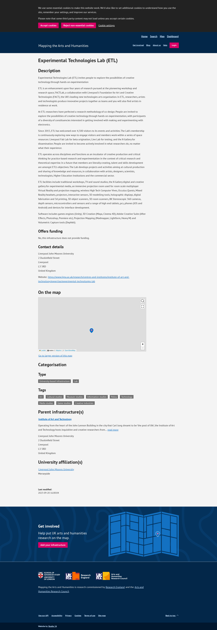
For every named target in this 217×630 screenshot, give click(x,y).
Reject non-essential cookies (78, 25)
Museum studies (75, 396)
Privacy (68, 615)
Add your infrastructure (52, 545)
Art (41, 396)
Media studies (46, 403)
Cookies (78, 615)
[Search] (142, 301)
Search (153, 36)
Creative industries (85, 403)
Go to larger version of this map (55, 355)
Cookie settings (106, 25)
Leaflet (43, 350)
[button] (91, 330)
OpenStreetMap (70, 350)
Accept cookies (48, 25)
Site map (102, 615)
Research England (115, 587)
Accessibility (56, 615)
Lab (76, 381)
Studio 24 (52, 626)
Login (174, 45)
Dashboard (173, 36)
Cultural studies (55, 396)
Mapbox (59, 350)
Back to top (171, 615)
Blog (148, 45)
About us (157, 45)
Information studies (97, 396)
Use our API (43, 615)
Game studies (65, 403)
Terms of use (89, 615)
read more (113, 429)
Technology (127, 396)
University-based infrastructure (54, 381)
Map (162, 36)
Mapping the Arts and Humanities (63, 46)
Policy (114, 396)
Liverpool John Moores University (56, 469)
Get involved (138, 45)
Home (144, 36)
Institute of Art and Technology (55, 419)
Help (165, 45)
